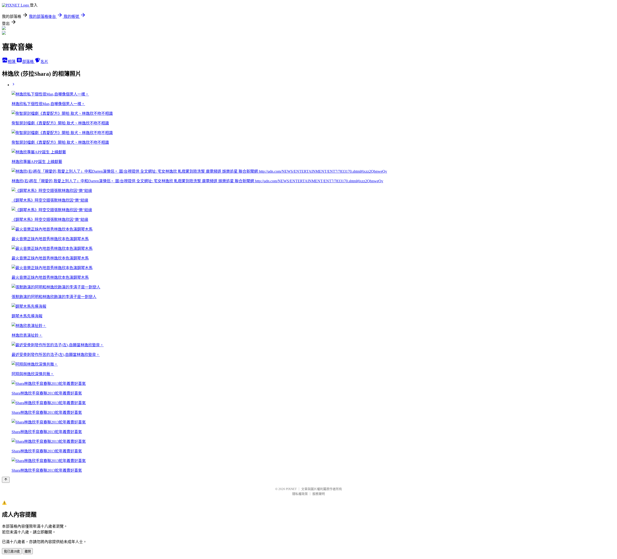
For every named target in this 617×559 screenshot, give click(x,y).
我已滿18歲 (12, 551)
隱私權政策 (300, 494)
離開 (28, 551)
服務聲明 (318, 494)
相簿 (12, 62)
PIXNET (291, 489)
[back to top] (6, 480)
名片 (44, 62)
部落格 (28, 62)
